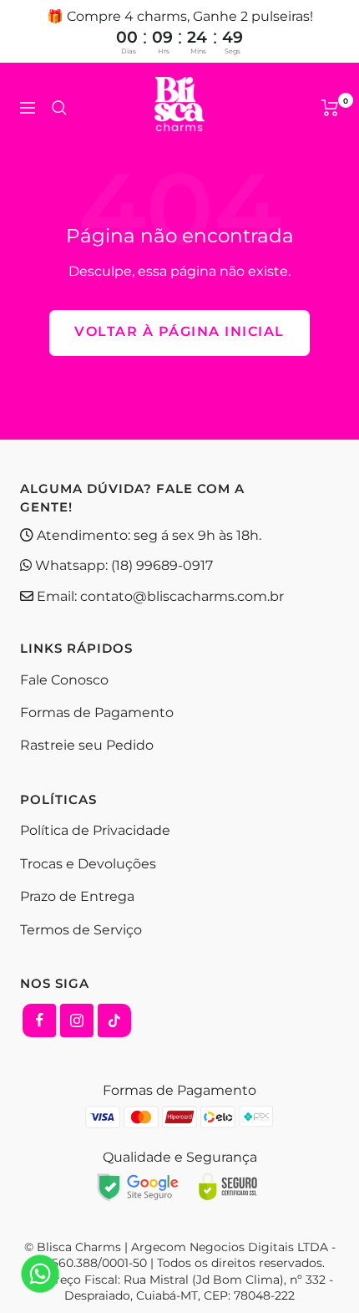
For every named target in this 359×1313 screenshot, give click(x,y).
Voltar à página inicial (179, 331)
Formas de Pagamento (97, 712)
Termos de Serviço (81, 930)
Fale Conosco (64, 680)
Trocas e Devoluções (88, 864)
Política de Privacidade (95, 830)
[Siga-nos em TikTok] (114, 1020)
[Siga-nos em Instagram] (77, 1020)
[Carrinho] (330, 107)
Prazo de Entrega (77, 896)
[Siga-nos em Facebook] (39, 1020)
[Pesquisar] (59, 107)
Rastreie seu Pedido (87, 745)
